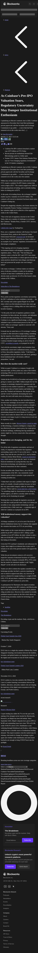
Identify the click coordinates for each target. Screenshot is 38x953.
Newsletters (7, 898)
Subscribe (27, 840)
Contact (5, 923)
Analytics (6, 908)
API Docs (6, 934)
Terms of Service (8, 944)
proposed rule (21, 237)
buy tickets (4, 661)
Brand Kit (6, 926)
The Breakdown (6, 615)
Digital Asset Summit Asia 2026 (11, 636)
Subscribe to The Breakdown (10, 286)
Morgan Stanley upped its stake (27, 423)
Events (5, 902)
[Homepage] (11, 4)
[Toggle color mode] (34, 4)
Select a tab (4, 767)
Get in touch (23, 866)
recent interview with (26, 489)
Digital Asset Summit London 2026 (12, 665)
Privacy (5, 940)
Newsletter (4, 282)
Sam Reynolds (7, 134)
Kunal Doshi (7, 746)
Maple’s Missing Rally (8, 709)
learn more (11, 661)
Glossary (6, 947)
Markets (7, 90)
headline (7, 607)
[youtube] (5, 886)
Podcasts (6, 895)
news (6, 55)
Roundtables (7, 905)
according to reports (12, 343)
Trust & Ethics (7, 937)
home (6, 20)
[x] (13, 886)
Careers (5, 919)
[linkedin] (9, 886)
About (5, 916)
